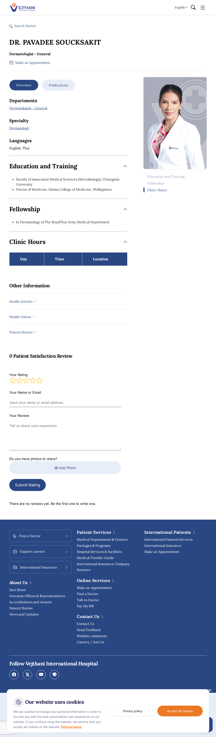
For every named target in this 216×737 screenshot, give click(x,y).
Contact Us (85, 624)
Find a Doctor (87, 594)
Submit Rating (27, 485)
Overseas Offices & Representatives (37, 596)
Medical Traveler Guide (95, 558)
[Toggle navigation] (203, 7)
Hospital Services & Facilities (99, 552)
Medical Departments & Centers (102, 539)
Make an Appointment (94, 588)
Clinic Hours (157, 190)
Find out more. (71, 727)
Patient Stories (20, 608)
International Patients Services (168, 539)
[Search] (193, 7)
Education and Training (166, 176)
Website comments (92, 636)
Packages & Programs (93, 545)
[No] (210, 690)
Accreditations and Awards (30, 602)
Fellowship (155, 183)
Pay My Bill (85, 606)
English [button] (180, 7)
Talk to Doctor (88, 600)
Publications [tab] (58, 85)
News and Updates (24, 614)
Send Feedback (89, 630)
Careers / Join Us (90, 642)
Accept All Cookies (180, 711)
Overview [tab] (23, 85)
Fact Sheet (17, 590)
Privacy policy (132, 711)
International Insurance (162, 545)
